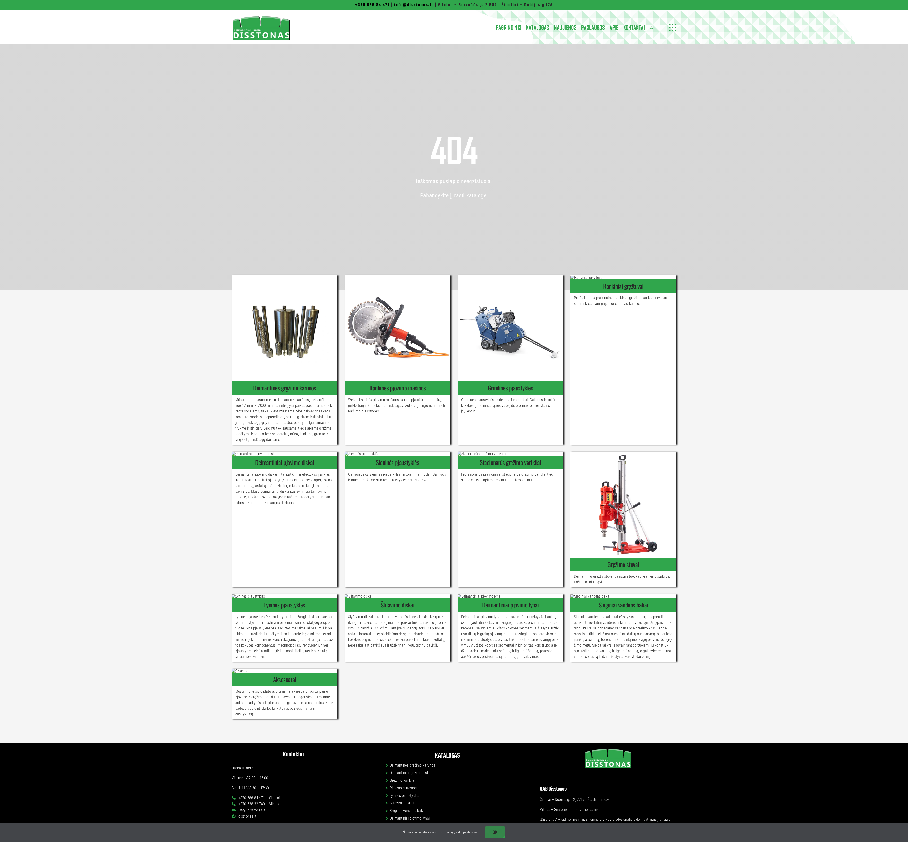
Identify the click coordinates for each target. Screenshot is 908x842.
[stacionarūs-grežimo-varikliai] (482, 454)
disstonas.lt (246, 816)
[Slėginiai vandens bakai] (623, 605)
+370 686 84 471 (372, 5)
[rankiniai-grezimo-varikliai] (586, 277)
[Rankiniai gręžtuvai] (623, 286)
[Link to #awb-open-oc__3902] (672, 27)
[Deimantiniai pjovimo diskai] (285, 462)
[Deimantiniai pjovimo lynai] (510, 605)
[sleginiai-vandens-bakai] (590, 596)
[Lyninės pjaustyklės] (285, 605)
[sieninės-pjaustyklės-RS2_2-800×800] (362, 454)
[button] (651, 27)
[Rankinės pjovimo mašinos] (397, 387)
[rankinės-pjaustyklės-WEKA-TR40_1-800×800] (397, 277)
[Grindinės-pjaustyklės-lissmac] (510, 277)
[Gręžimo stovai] (623, 564)
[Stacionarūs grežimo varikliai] (510, 462)
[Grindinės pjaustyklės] (510, 387)
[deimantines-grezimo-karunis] (285, 277)
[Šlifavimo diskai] (397, 605)
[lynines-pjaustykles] (248, 596)
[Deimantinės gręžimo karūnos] (285, 387)
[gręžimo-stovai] (623, 454)
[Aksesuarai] (285, 679)
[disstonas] (261, 17)
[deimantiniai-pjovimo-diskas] (254, 454)
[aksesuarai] (242, 671)
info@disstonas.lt (413, 5)
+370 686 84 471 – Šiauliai (258, 798)
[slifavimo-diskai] (358, 596)
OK (495, 832)
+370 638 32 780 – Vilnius (258, 804)
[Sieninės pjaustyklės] (397, 462)
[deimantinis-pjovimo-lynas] (479, 596)
